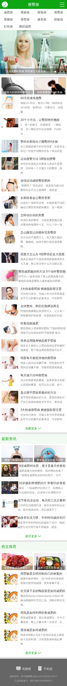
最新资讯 (8, 439)
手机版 (48, 668)
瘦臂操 (25, 19)
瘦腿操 (8, 19)
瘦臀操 (58, 12)
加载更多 (31, 428)
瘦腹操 (25, 12)
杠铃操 (8, 26)
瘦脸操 (41, 12)
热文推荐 (8, 547)
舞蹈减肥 (25, 26)
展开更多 (31, 536)
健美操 (41, 19)
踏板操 (58, 19)
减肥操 (8, 12)
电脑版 (26, 668)
